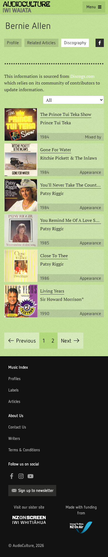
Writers (14, 438)
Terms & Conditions (24, 450)
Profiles (14, 379)
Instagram (21, 476)
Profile (13, 42)
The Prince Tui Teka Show (65, 114)
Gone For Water (55, 149)
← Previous (21, 340)
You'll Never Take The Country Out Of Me (70, 185)
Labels (13, 390)
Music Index (18, 367)
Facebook (100, 43)
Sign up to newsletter (35, 490)
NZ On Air (81, 526)
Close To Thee (54, 255)
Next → (70, 340)
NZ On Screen (29, 520)
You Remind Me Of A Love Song (70, 220)
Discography (75, 42)
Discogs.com (82, 76)
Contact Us (17, 427)
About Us (15, 416)
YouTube (30, 476)
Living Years (52, 291)
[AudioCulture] (26, 7)
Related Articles (41, 42)
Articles (14, 401)
